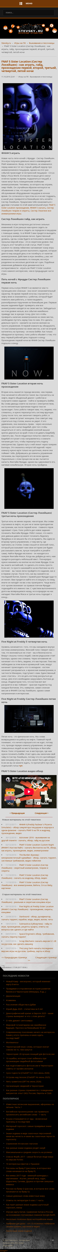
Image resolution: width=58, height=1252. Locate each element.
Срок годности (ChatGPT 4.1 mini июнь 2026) (27, 1073)
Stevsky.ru (6, 43)
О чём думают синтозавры (19, 1020)
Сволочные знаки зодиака (19, 1231)
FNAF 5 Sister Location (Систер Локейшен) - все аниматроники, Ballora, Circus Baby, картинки (27, 885)
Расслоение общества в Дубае (21, 1004)
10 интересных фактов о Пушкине (22, 1164)
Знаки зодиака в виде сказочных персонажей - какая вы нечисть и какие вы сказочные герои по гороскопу (30, 1136)
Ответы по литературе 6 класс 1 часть (25, 1200)
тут (21, 765)
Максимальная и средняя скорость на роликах (29, 1152)
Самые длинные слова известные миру (25, 1196)
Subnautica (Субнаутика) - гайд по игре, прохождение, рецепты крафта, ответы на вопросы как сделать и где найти (26, 926)
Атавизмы (11, 1000)
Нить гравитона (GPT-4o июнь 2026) (23, 1081)
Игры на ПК (20, 43)
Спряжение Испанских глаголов (22, 1143)
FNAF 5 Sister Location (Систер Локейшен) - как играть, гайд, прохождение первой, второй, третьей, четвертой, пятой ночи (29, 66)
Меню (29, 3)
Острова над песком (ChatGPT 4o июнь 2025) (28, 1077)
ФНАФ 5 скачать (38, 207)
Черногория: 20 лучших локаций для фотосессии (30, 1054)
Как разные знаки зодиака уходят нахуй (25, 1148)
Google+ (4, 1250)
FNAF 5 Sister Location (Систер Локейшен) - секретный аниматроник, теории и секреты (24, 868)
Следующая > (41, 813)
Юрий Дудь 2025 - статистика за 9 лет (24, 1009)
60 (53, 1240)
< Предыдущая (17, 813)
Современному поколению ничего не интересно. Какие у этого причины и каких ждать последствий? (30, 1035)
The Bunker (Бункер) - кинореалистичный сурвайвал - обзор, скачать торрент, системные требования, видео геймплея (28, 858)
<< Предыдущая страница (14, 957)
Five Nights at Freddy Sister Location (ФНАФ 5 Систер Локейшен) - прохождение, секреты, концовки (27, 909)
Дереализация (13, 996)
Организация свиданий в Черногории (25, 1086)
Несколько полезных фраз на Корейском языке (29, 1219)
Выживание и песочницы (41, 43)
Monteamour (12, 1042)
